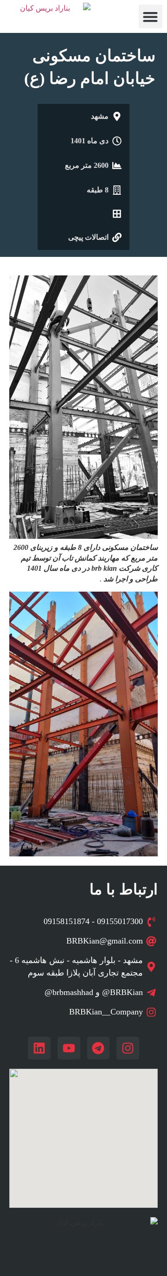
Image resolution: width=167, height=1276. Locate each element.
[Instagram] (127, 1048)
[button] (150, 16)
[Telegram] (98, 1048)
